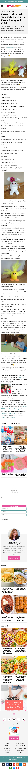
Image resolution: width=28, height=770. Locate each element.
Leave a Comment (19, 30)
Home (3, 11)
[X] (10, 764)
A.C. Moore (10, 47)
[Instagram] (14, 719)
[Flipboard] (17, 768)
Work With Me (21, 745)
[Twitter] (23, 719)
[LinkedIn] (20, 764)
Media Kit (7, 748)
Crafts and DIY (10, 11)
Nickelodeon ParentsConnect (9, 413)
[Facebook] (4, 719)
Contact (7, 745)
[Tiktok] (18, 719)
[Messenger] (14, 768)
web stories (20, 743)
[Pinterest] (9, 719)
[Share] (3, 764)
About (7, 743)
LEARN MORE (14, 558)
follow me (14, 738)
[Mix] (17, 764)
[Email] (10, 768)
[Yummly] (24, 764)
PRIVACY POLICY (20, 748)
